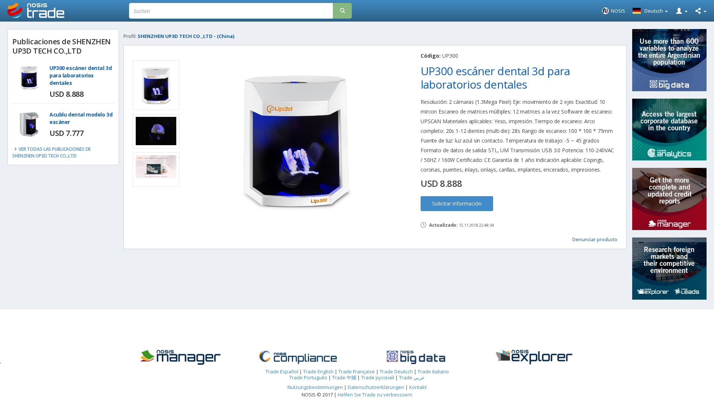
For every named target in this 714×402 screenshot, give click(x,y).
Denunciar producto (594, 239)
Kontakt (418, 387)
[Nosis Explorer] (533, 357)
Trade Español (282, 371)
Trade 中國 (344, 377)
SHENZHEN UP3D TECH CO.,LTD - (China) (186, 36)
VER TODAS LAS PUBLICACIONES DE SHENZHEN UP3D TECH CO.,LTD (51, 152)
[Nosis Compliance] (298, 357)
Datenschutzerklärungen (376, 387)
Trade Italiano (433, 371)
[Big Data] (415, 357)
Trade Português (308, 377)
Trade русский (377, 377)
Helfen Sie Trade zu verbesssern (375, 394)
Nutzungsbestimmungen (315, 387)
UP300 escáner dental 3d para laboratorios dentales (80, 75)
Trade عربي (412, 377)
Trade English (318, 371)
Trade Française (356, 371)
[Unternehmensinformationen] (179, 357)
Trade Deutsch (396, 371)
